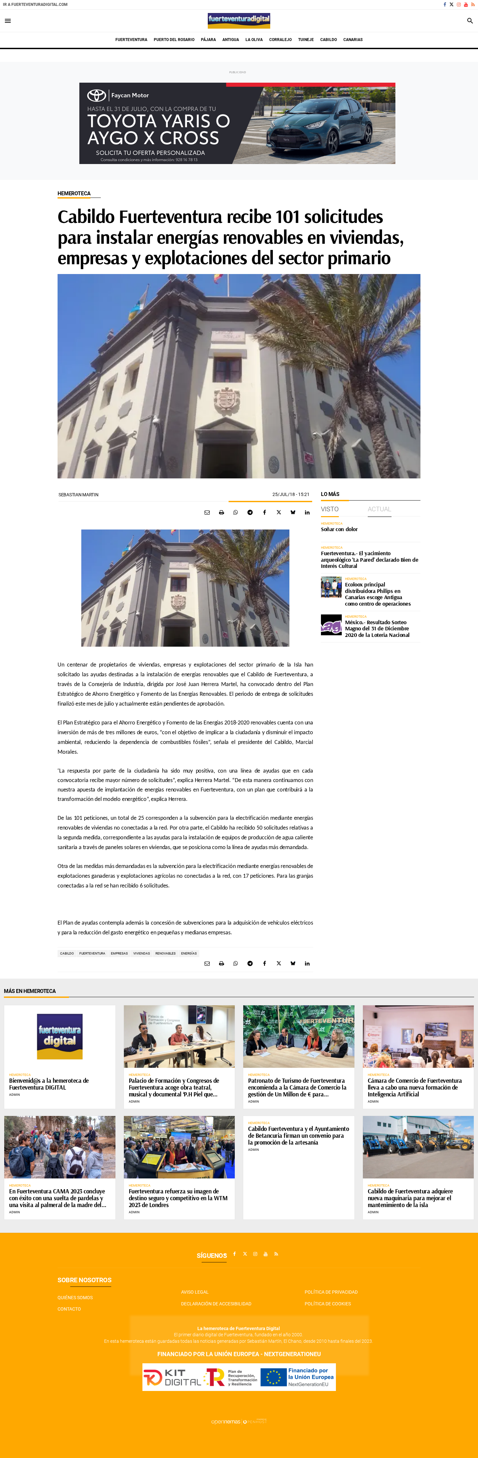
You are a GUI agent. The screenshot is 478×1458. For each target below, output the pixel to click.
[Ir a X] (451, 4)
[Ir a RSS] (473, 4)
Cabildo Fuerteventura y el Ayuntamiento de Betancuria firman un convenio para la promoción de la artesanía (298, 1135)
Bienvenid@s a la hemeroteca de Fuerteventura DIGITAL (49, 1084)
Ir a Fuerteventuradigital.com (35, 4)
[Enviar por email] (207, 512)
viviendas (141, 953)
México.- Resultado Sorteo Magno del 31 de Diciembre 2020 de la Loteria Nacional (377, 628)
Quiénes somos (75, 1297)
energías (189, 953)
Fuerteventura (92, 953)
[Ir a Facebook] (445, 4)
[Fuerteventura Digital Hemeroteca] (239, 21)
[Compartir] (236, 512)
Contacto (69, 1309)
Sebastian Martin (79, 494)
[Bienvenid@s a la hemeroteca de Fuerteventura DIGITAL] (59, 1036)
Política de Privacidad (331, 1292)
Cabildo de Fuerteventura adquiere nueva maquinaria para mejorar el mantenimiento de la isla (410, 1198)
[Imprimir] (221, 512)
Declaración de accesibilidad (216, 1303)
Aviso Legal (195, 1292)
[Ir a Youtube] (466, 4)
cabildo (67, 953)
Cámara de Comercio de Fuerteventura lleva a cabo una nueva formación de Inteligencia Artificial (415, 1087)
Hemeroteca (74, 193)
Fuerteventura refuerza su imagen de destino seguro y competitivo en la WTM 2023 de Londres (178, 1198)
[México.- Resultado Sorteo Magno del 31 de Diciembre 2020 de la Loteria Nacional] (331, 624)
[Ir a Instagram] (459, 4)
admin (14, 1094)
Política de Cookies (328, 1303)
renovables (165, 953)
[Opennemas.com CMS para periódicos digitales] (239, 1421)
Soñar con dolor (339, 529)
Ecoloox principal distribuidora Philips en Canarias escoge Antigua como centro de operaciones (378, 594)
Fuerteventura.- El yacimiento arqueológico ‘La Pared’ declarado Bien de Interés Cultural (369, 559)
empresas (119, 953)
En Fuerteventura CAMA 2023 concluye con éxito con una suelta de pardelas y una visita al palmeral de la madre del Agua (57, 1201)
